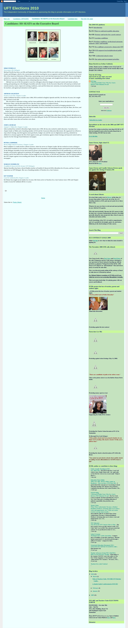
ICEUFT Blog (95, 493)
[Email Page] (5, 190)
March (95, 576)
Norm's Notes (95, 505)
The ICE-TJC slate (87, 19)
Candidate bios (72, 19)
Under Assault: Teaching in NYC (100, 469)
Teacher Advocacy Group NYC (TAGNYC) (103, 553)
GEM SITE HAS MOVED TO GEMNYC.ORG (104, 547)
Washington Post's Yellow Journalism (101, 536)
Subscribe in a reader (95, 120)
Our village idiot (95, 470)
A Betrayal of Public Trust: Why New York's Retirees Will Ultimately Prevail (103, 83)
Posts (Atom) (17, 202)
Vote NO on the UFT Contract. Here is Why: (103, 525)
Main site (7, 19)
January (95, 591)
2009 (92, 595)
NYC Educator (95, 523)
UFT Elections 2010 (21, 8)
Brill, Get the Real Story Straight (100, 554)
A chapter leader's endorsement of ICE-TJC (105, 584)
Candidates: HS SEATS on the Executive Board (48, 19)
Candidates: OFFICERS (21, 19)
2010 (92, 574)
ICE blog (93, 81)
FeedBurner (109, 110)
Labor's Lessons (95, 534)
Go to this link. (93, 136)
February (96, 588)
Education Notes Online (98, 480)
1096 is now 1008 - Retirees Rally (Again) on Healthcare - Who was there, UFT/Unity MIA (104, 482)
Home (43, 198)
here (108, 618)
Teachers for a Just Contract (99, 564)
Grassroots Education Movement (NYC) (102, 545)
